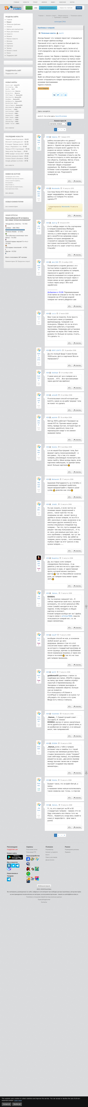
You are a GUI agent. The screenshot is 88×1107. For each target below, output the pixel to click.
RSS (64, 21)
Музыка (9, 36)
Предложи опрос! (24, 261)
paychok (38, 423)
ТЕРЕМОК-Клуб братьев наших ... (15, 178)
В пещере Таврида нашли (14, 144)
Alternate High (9, 121)
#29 (47, 137)
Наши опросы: (11, 215)
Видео (53, 2)
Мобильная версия (44, 886)
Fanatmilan (38, 719)
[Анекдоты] (37, 870)
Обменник (62, 2)
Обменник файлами (13, 24)
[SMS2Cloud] (28, 864)
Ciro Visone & (9, 113)
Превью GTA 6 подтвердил (14, 149)
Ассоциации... (9, 182)
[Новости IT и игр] (33, 880)
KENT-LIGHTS (56, 350)
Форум (72, 2)
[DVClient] (37, 859)
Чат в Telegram (43, 88)
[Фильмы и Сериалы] (28, 882)
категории (58, 21)
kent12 (61, 33)
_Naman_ (38, 598)
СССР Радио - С (10, 95)
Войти (29, 8)
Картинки (10, 46)
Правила (67, 852)
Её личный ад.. (9, 87)
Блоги (47, 854)
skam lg (54, 223)
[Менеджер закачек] (28, 874)
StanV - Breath (9, 117)
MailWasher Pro (9, 101)
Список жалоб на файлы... (13, 180)
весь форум (9, 193)
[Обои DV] (37, 880)
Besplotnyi (38, 563)
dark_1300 (38, 267)
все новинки (9, 128)
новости (19, 136)
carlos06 (38, 400)
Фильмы (9, 41)
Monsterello (38, 194)
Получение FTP (31, 852)
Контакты (44, 902)
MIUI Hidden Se (9, 107)
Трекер (35, 2)
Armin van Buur (9, 111)
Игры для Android (13, 31)
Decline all (17, 1104)
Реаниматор (49, 849)
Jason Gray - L (9, 119)
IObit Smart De (9, 97)
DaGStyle (38, 378)
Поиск (9, 53)
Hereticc (38, 452)
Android (44, 2)
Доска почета (50, 860)
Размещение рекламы (72, 849)
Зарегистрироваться (48, 8)
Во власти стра (9, 91)
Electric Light (9, 85)
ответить (78, 181)
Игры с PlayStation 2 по (13, 146)
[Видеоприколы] (33, 870)
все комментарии (11, 206)
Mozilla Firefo (9, 103)
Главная (16, 2)
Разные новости (12, 39)
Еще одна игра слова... (12, 189)
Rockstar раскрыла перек (14, 156)
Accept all (6, 1104)
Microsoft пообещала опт (14, 142)
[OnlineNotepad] (28, 859)
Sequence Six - (9, 115)
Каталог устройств (52, 852)
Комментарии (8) (11, 261)
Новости (26, 2)
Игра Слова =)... (10, 184)
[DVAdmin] (28, 879)
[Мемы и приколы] (33, 859)
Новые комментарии (14, 202)
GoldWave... (8, 99)
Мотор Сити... (9, 93)
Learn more (18, 1100)
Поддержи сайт (12, 55)
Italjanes (38, 142)
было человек (61, 116)
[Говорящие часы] (28, 869)
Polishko (54, 780)
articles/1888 (67, 616)
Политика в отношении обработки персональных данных (44, 897)
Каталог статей (12, 50)
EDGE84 (54, 743)
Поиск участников (51, 857)
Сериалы (10, 43)
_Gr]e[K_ (54, 504)
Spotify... (8, 89)
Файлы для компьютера (15, 29)
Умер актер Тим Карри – (14, 151)
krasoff (54, 635)
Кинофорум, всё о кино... (12, 176)
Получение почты (31, 849)
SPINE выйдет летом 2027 (14, 154)
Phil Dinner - (9, 109)
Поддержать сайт (13, 70)
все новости (9, 165)
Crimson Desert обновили (14, 158)
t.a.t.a (54, 313)
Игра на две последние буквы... (14, 186)
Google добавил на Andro (14, 161)
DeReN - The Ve (9, 123)
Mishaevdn (38, 485)
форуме (17, 174)
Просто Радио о (10, 105)
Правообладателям (44, 899)
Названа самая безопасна (14, 139)
